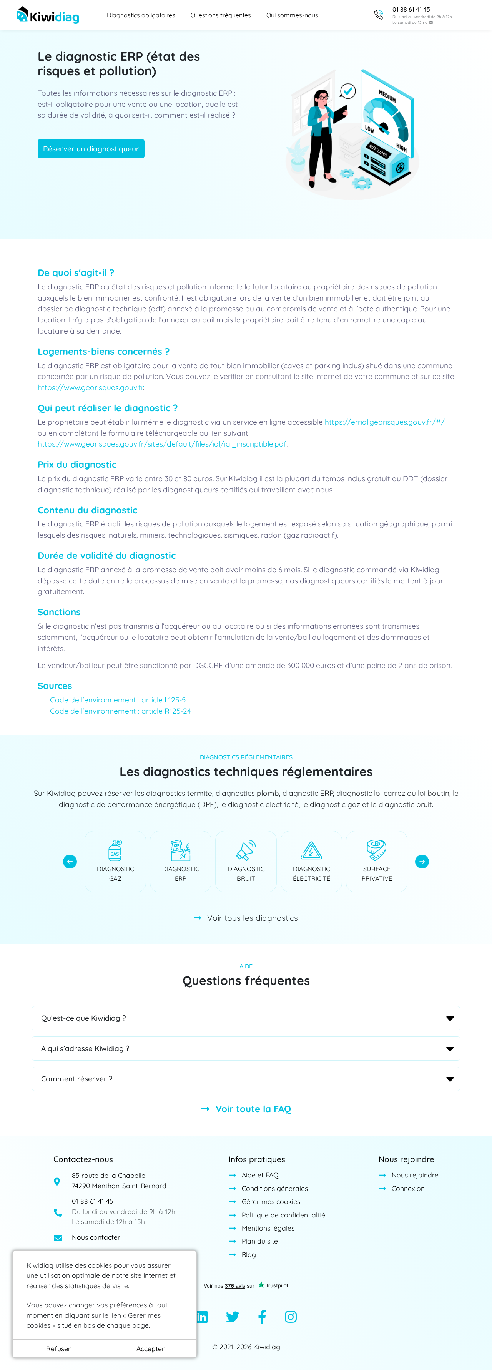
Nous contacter (96, 1237)
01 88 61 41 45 (92, 1201)
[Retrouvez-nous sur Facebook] (262, 1318)
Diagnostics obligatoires (141, 15)
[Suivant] (422, 861)
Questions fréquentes (221, 15)
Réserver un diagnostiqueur (91, 148)
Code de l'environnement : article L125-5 (118, 699)
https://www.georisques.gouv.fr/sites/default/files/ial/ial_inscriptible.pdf (162, 443)
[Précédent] (70, 861)
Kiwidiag (266, 1346)
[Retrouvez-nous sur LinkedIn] (202, 1318)
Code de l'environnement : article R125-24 (120, 711)
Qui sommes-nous (292, 15)
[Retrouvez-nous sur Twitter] (232, 1318)
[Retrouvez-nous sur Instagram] (291, 1318)
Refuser (58, 1348)
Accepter (150, 1348)
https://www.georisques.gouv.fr (90, 387)
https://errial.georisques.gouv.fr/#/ (385, 422)
